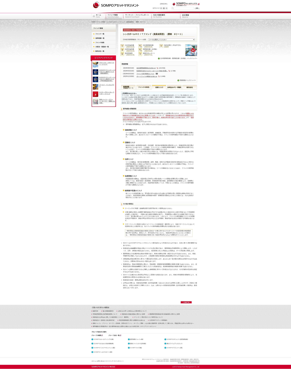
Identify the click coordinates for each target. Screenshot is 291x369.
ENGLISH (164, 4)
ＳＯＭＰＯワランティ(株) (174, 348)
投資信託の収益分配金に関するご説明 (133, 314)
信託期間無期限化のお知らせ (146, 68)
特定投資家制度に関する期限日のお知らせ (132, 320)
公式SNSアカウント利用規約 (158, 320)
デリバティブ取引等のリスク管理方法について (148, 317)
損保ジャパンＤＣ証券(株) (138, 343)
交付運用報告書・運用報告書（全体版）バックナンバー (178, 58)
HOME (94, 22)
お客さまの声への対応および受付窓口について (132, 311)
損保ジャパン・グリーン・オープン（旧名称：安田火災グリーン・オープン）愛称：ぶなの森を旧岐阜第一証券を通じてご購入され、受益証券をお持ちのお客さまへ (143, 323)
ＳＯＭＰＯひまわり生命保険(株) (104, 343)
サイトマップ (109, 361)
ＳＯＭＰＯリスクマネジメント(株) (104, 348)
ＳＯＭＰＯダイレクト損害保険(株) (177, 339)
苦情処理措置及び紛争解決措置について (105, 314)
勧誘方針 (95, 311)
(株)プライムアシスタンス (174, 343)
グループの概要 (96, 335)
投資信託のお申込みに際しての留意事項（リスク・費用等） (111, 317)
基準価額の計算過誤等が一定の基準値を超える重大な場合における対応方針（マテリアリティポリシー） (125, 326)
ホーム (94, 361)
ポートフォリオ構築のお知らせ (147, 76)
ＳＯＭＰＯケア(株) (136, 348)
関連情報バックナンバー (188, 80)
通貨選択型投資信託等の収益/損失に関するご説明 (164, 314)
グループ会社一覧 (114, 335)
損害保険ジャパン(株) (136, 339)
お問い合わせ (100, 361)
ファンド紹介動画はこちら (145, 74)
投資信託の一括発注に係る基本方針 (104, 320)
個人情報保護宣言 (108, 311)
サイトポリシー (118, 361)
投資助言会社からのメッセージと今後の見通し (152, 71)
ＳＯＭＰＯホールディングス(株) (104, 339)
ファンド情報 (101, 22)
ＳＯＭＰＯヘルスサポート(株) (103, 352)
